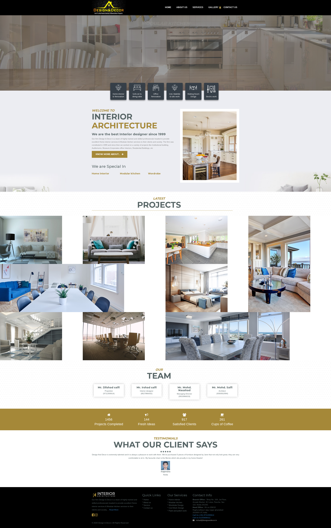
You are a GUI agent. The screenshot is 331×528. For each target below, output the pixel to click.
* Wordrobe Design (175, 505)
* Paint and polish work (177, 511)
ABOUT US (181, 7)
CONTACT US (230, 7)
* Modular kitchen (174, 502)
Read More (113, 510)
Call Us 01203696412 (201, 518)
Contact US (164, 62)
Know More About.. (108, 154)
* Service (146, 505)
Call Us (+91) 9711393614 (203, 515)
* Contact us (147, 508)
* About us (146, 502)
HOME (168, 7)
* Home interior (173, 499)
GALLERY (213, 7)
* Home (145, 499)
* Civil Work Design (175, 508)
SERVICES (198, 7)
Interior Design (16, 257)
